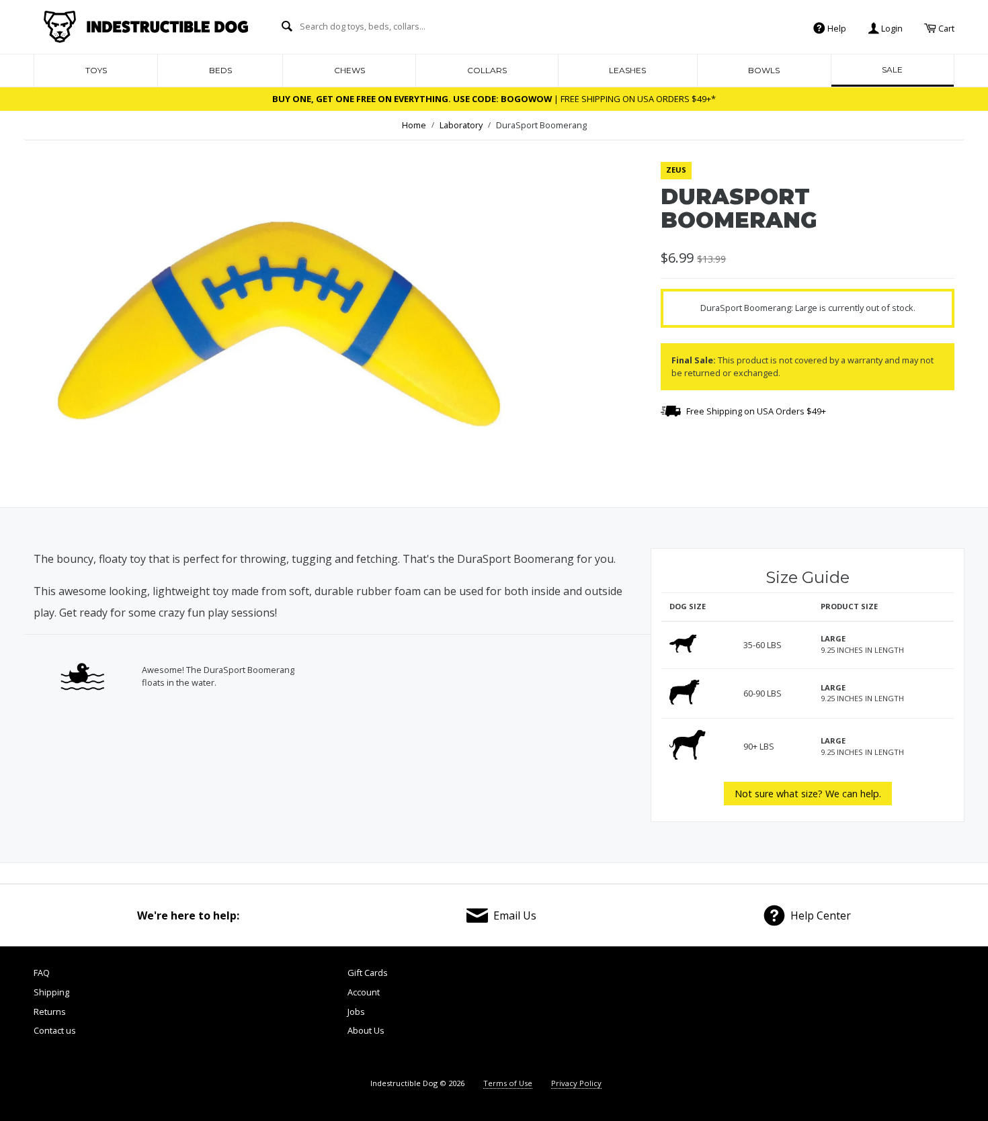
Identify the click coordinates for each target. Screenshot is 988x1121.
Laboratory (461, 125)
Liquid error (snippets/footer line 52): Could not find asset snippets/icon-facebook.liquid (698, 1015)
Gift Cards (367, 973)
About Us (365, 1030)
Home (414, 125)
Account (363, 992)
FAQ (42, 973)
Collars (487, 70)
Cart (945, 27)
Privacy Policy (576, 1083)
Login (891, 27)
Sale (892, 69)
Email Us (514, 915)
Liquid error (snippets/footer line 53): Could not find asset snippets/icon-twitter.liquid (770, 1015)
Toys (96, 70)
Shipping (51, 992)
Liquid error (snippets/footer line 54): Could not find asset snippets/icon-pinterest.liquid (843, 1015)
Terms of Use (507, 1083)
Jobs (356, 1011)
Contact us (55, 1030)
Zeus (676, 170)
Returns (50, 1011)
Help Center (820, 915)
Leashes (627, 70)
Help (835, 27)
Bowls (764, 70)
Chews (349, 70)
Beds (220, 70)
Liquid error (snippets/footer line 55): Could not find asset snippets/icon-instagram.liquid (917, 1015)
